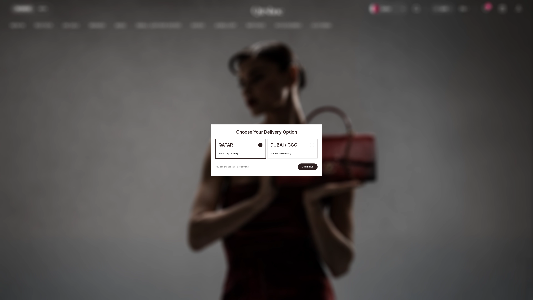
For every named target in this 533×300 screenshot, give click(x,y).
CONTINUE (308, 167)
